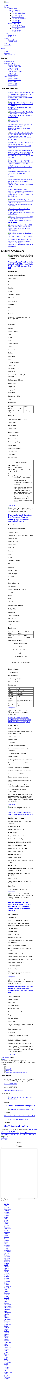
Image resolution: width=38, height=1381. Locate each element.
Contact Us (7, 45)
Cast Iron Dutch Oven (18, 13)
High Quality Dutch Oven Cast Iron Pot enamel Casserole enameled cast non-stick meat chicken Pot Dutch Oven (20, 518)
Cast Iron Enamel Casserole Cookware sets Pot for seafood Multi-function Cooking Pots (19, 720)
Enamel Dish (15, 28)
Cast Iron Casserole (15, 1134)
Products (7, 7)
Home (6, 5)
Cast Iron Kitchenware (26, 1133)
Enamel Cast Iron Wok (18, 27)
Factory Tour (12, 35)
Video (10, 36)
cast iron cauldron (13, 121)
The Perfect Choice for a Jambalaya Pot (19, 1116)
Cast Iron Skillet (16, 22)
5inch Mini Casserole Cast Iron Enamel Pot (20, 236)
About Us (7, 33)
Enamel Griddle (16, 30)
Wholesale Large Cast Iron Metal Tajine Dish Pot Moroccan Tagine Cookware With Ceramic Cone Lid (20, 265)
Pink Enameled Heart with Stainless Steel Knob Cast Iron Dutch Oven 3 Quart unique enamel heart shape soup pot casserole (19, 906)
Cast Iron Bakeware (17, 12)
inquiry (10, 505)
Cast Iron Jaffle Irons (18, 17)
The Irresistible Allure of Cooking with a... (20, 1106)
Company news (12, 41)
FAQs (6, 43)
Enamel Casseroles (17, 25)
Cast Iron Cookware (14, 10)
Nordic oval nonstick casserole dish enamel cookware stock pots (20, 813)
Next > (6, 1057)
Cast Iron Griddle (17, 15)
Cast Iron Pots (16, 20)
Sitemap (4, 1131)
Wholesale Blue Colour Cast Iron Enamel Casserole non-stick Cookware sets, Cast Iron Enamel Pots (20, 990)
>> (10, 1057)
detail (13, 505)
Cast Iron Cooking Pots (29, 1134)
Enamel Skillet (16, 32)
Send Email (4, 1138)
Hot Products (33, 1129)
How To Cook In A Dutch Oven (16, 1126)
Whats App (4, 1139)
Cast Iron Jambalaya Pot (19, 18)
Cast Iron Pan (5, 1133)
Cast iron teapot (12, 8)
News (6, 38)
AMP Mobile (11, 1131)
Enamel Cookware (13, 23)
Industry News (12, 40)
